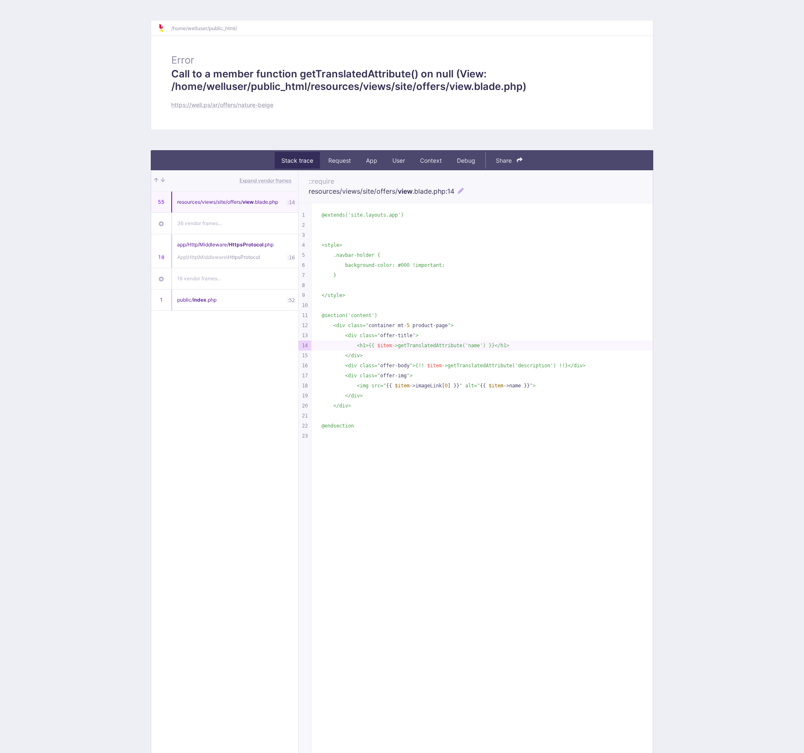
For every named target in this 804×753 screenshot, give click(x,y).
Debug (466, 160)
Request (339, 160)
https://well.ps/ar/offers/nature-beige (222, 104)
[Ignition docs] (164, 28)
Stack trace (297, 160)
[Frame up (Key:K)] (156, 180)
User (398, 160)
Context (431, 160)
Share (504, 160)
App (371, 160)
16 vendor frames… (199, 278)
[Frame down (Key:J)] (162, 180)
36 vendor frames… (199, 223)
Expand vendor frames (265, 180)
